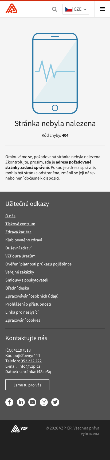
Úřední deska (17, 288)
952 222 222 (31, 360)
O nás (10, 215)
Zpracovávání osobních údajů (31, 296)
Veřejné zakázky (19, 272)
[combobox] (76, 9)
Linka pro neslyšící (21, 312)
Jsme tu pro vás (27, 384)
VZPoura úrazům (20, 255)
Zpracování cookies (22, 320)
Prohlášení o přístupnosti (28, 304)
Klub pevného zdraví (23, 239)
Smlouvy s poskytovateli (26, 280)
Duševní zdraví (18, 247)
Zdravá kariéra (18, 231)
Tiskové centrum (20, 223)
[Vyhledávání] (54, 9)
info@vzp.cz (29, 366)
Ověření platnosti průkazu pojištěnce (38, 264)
